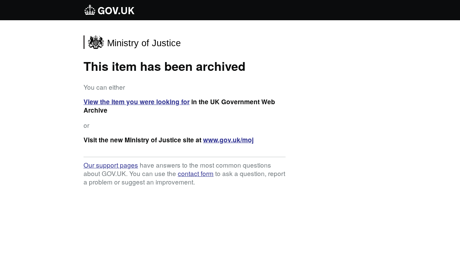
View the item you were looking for (137, 101)
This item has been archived (164, 66)
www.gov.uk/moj (228, 139)
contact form (195, 173)
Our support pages (111, 164)
